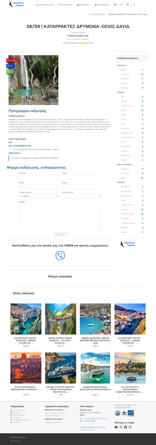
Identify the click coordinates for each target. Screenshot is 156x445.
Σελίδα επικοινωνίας (87, 430)
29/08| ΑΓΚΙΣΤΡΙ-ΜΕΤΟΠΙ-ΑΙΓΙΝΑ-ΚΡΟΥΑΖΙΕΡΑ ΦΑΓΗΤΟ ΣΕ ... (60, 389)
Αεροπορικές (132, 169)
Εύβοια (132, 115)
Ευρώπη (132, 119)
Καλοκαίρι (132, 209)
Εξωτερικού (132, 74)
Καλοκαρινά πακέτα (132, 214)
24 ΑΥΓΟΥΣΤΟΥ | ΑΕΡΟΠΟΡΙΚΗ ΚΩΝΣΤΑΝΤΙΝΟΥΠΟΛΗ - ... (130, 389)
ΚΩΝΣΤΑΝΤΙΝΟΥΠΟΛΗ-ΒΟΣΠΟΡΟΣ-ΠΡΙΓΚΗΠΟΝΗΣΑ (95, 388)
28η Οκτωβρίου (132, 191)
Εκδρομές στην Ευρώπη (53, 422)
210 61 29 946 (90, 419)
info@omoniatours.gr (96, 427)
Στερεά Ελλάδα (132, 155)
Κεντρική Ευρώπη (132, 133)
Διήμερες (132, 70)
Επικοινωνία (16, 417)
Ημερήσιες (132, 83)
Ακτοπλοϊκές (132, 173)
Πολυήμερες (132, 88)
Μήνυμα (22, 202)
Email (21, 183)
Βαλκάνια (132, 101)
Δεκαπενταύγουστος (132, 205)
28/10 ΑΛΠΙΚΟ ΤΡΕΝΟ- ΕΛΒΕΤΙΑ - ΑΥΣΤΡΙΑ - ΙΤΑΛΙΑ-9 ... (60, 340)
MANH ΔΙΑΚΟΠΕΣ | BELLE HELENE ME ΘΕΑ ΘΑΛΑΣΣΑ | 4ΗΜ (95, 340)
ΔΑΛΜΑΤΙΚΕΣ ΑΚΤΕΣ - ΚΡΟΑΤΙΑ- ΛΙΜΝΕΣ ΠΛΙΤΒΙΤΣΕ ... (26, 340)
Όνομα (64, 173)
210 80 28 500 (102, 419)
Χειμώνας (132, 232)
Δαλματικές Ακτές (132, 106)
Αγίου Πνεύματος (132, 196)
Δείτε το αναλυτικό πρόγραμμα (78, 39)
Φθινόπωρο (132, 227)
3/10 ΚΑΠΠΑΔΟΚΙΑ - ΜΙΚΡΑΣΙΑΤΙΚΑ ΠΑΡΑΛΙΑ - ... (26, 388)
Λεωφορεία (16, 412)
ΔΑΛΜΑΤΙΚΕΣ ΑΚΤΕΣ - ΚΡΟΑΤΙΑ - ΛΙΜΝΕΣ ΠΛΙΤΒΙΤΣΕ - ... (130, 340)
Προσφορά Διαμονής (132, 223)
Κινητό (64, 183)
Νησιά (132, 142)
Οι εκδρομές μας (18, 410)
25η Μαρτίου (132, 187)
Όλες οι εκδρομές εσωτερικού (55, 413)
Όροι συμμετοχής (15, 441)
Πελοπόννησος (132, 146)
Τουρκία (132, 160)
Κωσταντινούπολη (132, 137)
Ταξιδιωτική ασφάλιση (21, 420)
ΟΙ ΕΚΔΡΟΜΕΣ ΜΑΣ (46, 5)
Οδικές (132, 178)
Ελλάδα (132, 110)
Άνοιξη (132, 200)
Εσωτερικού (132, 79)
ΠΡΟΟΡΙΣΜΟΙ (66, 5)
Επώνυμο (22, 173)
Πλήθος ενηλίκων (25, 192)
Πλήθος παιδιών (67, 192)
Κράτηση (61, 234)
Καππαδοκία (132, 128)
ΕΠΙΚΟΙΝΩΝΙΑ (102, 5)
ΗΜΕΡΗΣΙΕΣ (84, 5)
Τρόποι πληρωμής (18, 415)
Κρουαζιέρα (132, 218)
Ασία (132, 97)
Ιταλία (132, 124)
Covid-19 (16, 422)
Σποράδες (132, 151)
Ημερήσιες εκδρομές (52, 416)
